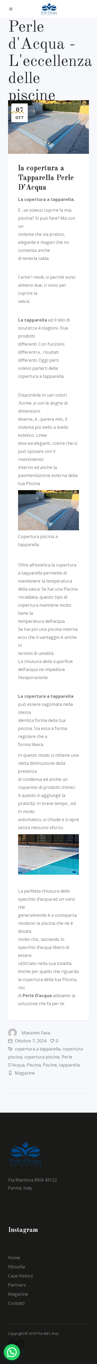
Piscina (34, 1065)
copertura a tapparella (37, 1049)
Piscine (50, 1065)
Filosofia (16, 1267)
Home (14, 1258)
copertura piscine (42, 1057)
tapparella (69, 1065)
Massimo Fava (36, 1033)
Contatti (16, 1303)
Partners (17, 1285)
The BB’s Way (48, 1333)
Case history (20, 1276)
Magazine (25, 1073)
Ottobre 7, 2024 (30, 1041)
